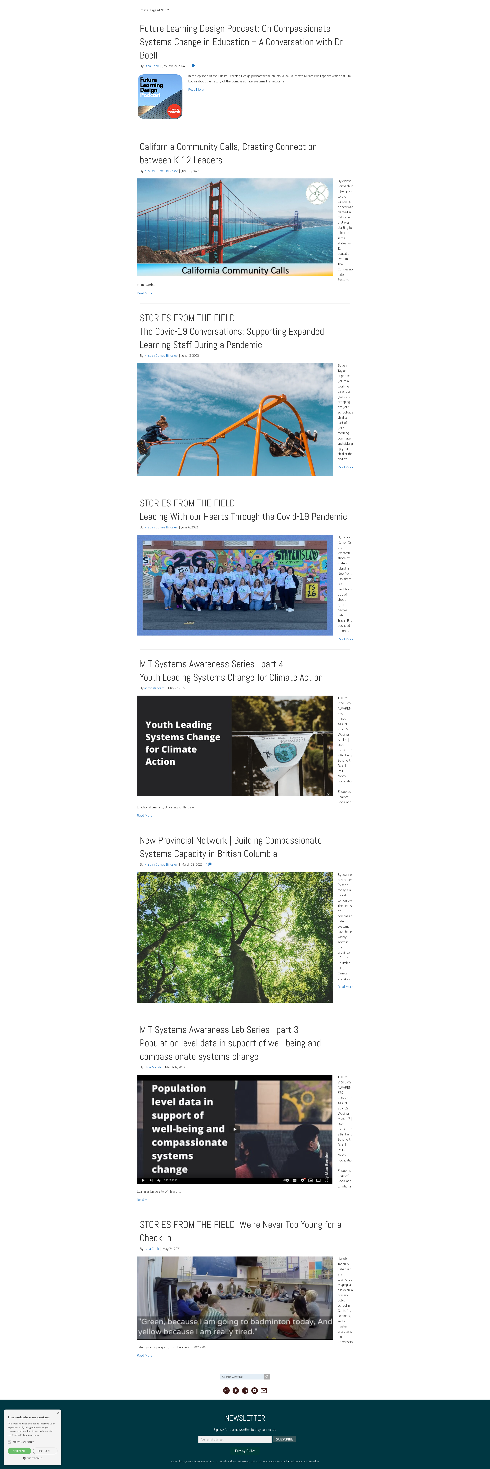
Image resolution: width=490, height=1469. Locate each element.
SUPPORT (478, 11)
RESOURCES (420, 11)
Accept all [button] (19, 1450)
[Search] (267, 1376)
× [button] (57, 1412)
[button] (9, 1442)
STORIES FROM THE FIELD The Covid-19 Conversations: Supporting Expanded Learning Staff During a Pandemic (232, 331)
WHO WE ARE (360, 11)
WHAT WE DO (381, 11)
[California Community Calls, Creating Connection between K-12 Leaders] (235, 227)
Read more (33, 1435)
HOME (331, 11)
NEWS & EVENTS (441, 11)
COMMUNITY (400, 11)
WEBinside (312, 1461)
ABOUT (343, 11)
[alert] (32, 1437)
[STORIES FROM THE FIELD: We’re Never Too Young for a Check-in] (235, 1298)
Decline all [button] (45, 1450)
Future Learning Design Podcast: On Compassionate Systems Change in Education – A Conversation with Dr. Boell (242, 41)
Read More (196, 89)
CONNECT (462, 11)
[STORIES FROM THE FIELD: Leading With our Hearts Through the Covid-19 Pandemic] (235, 585)
